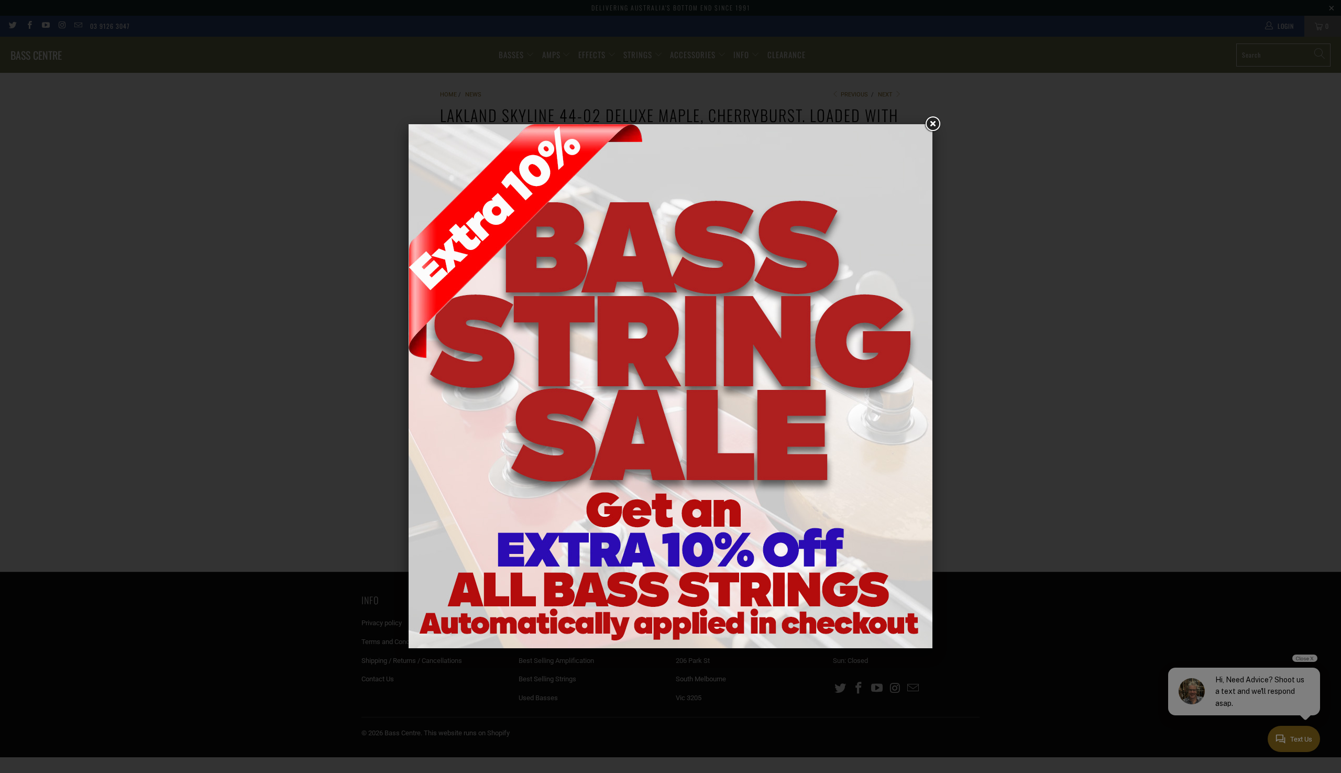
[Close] (932, 124)
